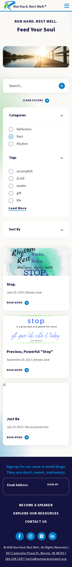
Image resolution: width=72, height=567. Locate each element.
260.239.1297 (14, 559)
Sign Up (52, 484)
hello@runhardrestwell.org (46, 559)
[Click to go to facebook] (20, 536)
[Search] (62, 86)
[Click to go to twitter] (41, 536)
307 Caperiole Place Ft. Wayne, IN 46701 (35, 553)
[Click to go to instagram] (30, 536)
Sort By (15, 229)
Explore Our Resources (36, 513)
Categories (17, 115)
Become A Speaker (36, 505)
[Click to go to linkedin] (52, 536)
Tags (12, 157)
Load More (17, 208)
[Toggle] (66, 6)
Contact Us (36, 521)
